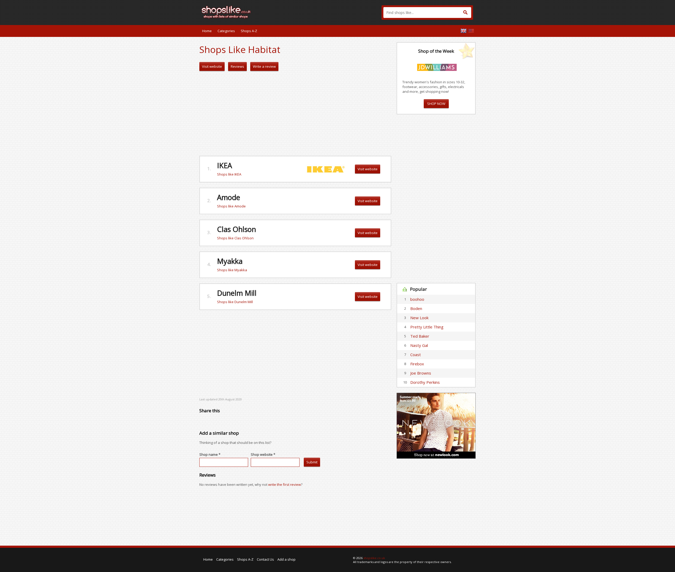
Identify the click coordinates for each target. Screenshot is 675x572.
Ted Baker (419, 336)
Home (207, 30)
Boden (416, 308)
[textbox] (427, 12)
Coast (415, 354)
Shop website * (263, 454)
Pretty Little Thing (426, 326)
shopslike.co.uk (374, 558)
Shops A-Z (249, 30)
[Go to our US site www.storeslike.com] (471, 31)
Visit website (212, 66)
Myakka (230, 261)
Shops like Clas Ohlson (235, 238)
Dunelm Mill (237, 293)
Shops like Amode (231, 206)
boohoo (417, 299)
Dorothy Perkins (425, 382)
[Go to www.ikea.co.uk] (325, 168)
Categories (226, 30)
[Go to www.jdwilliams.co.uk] (437, 66)
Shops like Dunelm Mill (235, 301)
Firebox (417, 363)
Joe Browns (420, 373)
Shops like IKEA (229, 174)
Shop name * (209, 454)
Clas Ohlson (236, 229)
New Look (419, 317)
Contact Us (265, 559)
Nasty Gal (419, 345)
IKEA (224, 165)
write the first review (284, 484)
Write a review (264, 66)
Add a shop (286, 559)
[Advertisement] (295, 114)
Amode (228, 197)
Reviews (237, 66)
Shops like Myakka (232, 270)
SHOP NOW (436, 103)
